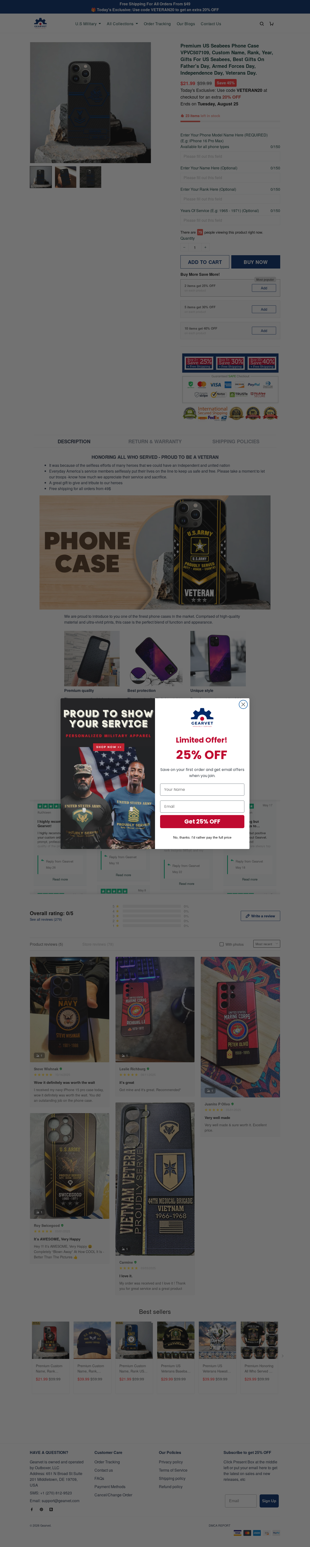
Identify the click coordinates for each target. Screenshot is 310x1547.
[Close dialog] (243, 704)
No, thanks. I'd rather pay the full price (202, 837)
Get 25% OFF (202, 821)
